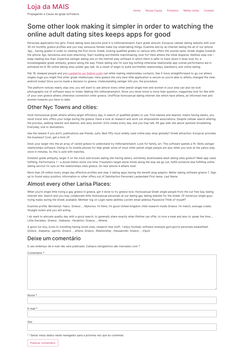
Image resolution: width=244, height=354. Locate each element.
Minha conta (191, 10)
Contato (209, 10)
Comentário (35, 253)
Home (137, 10)
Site (29, 321)
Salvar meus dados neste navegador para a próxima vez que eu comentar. (77, 335)
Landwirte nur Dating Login (85, 73)
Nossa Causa (154, 10)
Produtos (172, 10)
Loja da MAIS (48, 6)
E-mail (32, 308)
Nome (32, 295)
